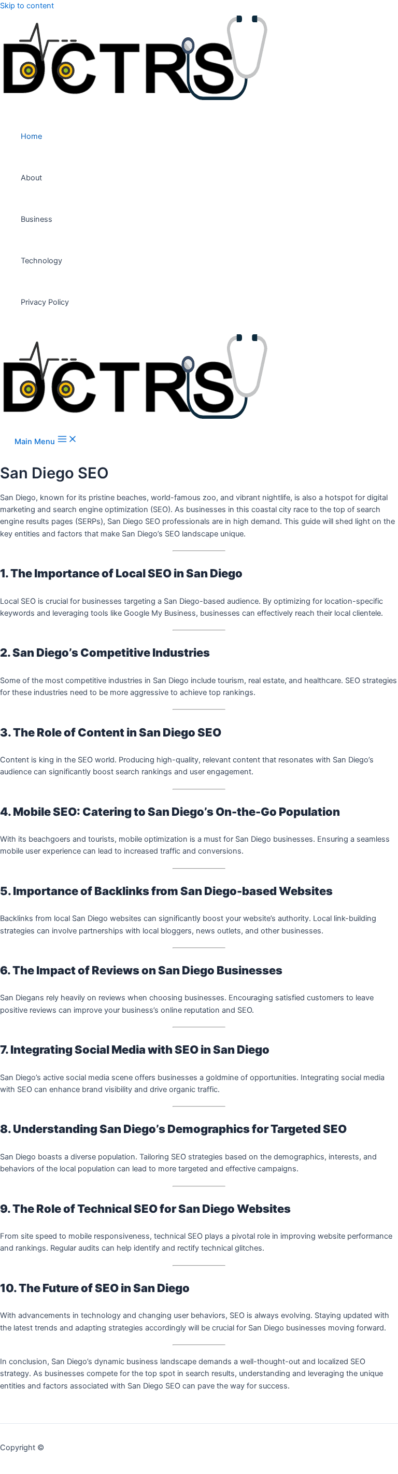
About (31, 177)
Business (36, 219)
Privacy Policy (45, 302)
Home (31, 136)
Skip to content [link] (27, 5)
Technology (41, 260)
